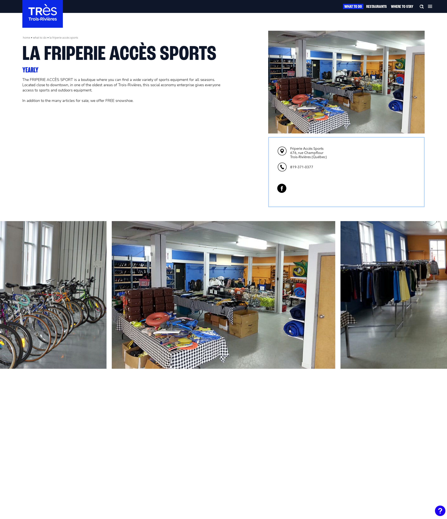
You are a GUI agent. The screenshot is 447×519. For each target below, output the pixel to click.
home (26, 37)
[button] (430, 6)
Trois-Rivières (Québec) (308, 152)
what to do (40, 37)
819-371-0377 (301, 167)
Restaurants (376, 7)
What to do (353, 7)
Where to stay (402, 7)
